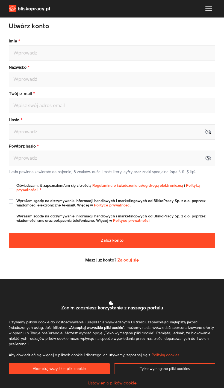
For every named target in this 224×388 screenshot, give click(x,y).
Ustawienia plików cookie (112, 383)
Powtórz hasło (23, 146)
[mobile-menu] (208, 8)
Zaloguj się (128, 260)
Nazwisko (18, 67)
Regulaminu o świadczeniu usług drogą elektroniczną (137, 186)
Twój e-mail (21, 93)
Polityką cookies (165, 355)
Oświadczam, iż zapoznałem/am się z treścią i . (108, 188)
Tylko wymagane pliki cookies (165, 369)
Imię (13, 41)
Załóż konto (112, 240)
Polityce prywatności (112, 205)
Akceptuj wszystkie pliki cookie (59, 369)
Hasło (14, 120)
